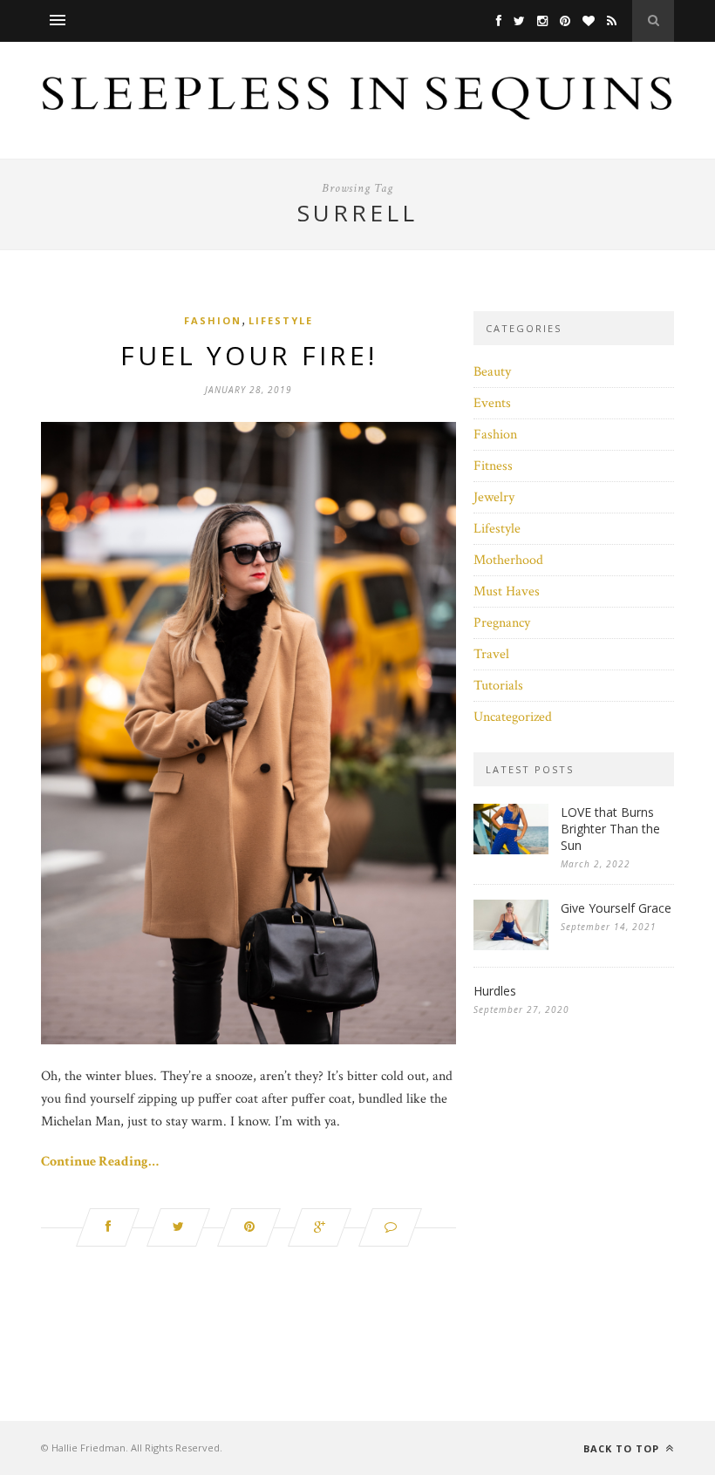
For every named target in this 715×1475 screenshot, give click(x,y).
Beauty (492, 372)
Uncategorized (512, 717)
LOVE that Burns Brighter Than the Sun (610, 828)
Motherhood (508, 560)
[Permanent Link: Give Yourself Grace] (510, 946)
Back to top (623, 1448)
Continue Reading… (100, 1161)
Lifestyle (281, 320)
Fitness (493, 466)
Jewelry (493, 497)
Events (492, 403)
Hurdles (494, 990)
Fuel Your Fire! (249, 355)
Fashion (213, 320)
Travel (491, 654)
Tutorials (498, 685)
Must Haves (506, 591)
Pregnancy (501, 623)
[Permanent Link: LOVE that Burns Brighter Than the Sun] (510, 850)
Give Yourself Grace (616, 908)
